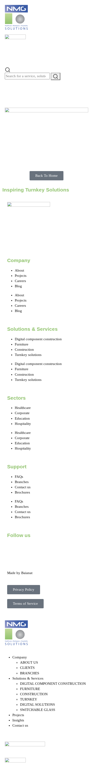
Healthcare (23, 408)
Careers (20, 281)
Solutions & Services (27, 678)
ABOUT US (29, 662)
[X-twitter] (26, 549)
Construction (24, 349)
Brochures (22, 492)
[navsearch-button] (7, 69)
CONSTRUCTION (34, 694)
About (19, 270)
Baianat (26, 573)
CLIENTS (27, 668)
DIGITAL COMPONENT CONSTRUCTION (53, 684)
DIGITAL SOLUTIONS (37, 704)
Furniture (21, 344)
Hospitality (23, 424)
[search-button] (55, 76)
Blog (18, 286)
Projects (20, 276)
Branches (22, 482)
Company (19, 657)
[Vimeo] (65, 549)
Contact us (23, 487)
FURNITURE (30, 689)
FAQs (19, 477)
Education (22, 418)
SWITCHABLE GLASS (37, 710)
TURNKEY (28, 699)
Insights (18, 720)
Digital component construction (38, 339)
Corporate (22, 413)
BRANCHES (29, 673)
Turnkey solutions (28, 355)
